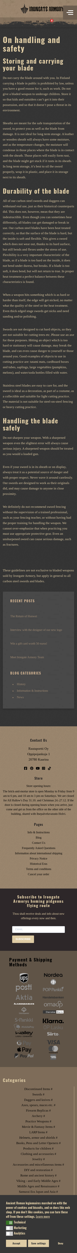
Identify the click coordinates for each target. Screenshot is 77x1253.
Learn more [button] (43, 1217)
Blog (38, 837)
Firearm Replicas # (38, 1110)
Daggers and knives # (38, 1100)
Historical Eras (38, 863)
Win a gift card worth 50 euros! (28, 643)
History (21, 684)
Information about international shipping (38, 853)
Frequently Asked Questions (38, 848)
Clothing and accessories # (38, 1154)
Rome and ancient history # (38, 1175)
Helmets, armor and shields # (38, 1137)
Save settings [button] (38, 1243)
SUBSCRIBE (23, 939)
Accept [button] (16, 1243)
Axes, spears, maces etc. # (38, 1105)
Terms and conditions (38, 869)
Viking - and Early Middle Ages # (38, 1181)
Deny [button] (60, 1243)
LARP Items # (38, 1132)
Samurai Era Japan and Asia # (38, 1192)
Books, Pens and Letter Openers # (38, 1143)
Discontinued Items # (38, 1089)
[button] (9, 1223)
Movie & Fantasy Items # (38, 1127)
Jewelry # (38, 1159)
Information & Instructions (32, 690)
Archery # (38, 1116)
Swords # (38, 1094)
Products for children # (38, 1148)
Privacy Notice (38, 858)
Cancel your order (38, 874)
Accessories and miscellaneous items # (38, 1164)
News (20, 697)
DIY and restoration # (38, 1170)
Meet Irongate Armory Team (27, 657)
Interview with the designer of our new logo (36, 629)
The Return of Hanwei (23, 616)
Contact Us (38, 842)
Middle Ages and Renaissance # (38, 1186)
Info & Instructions (38, 832)
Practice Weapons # (38, 1121)
